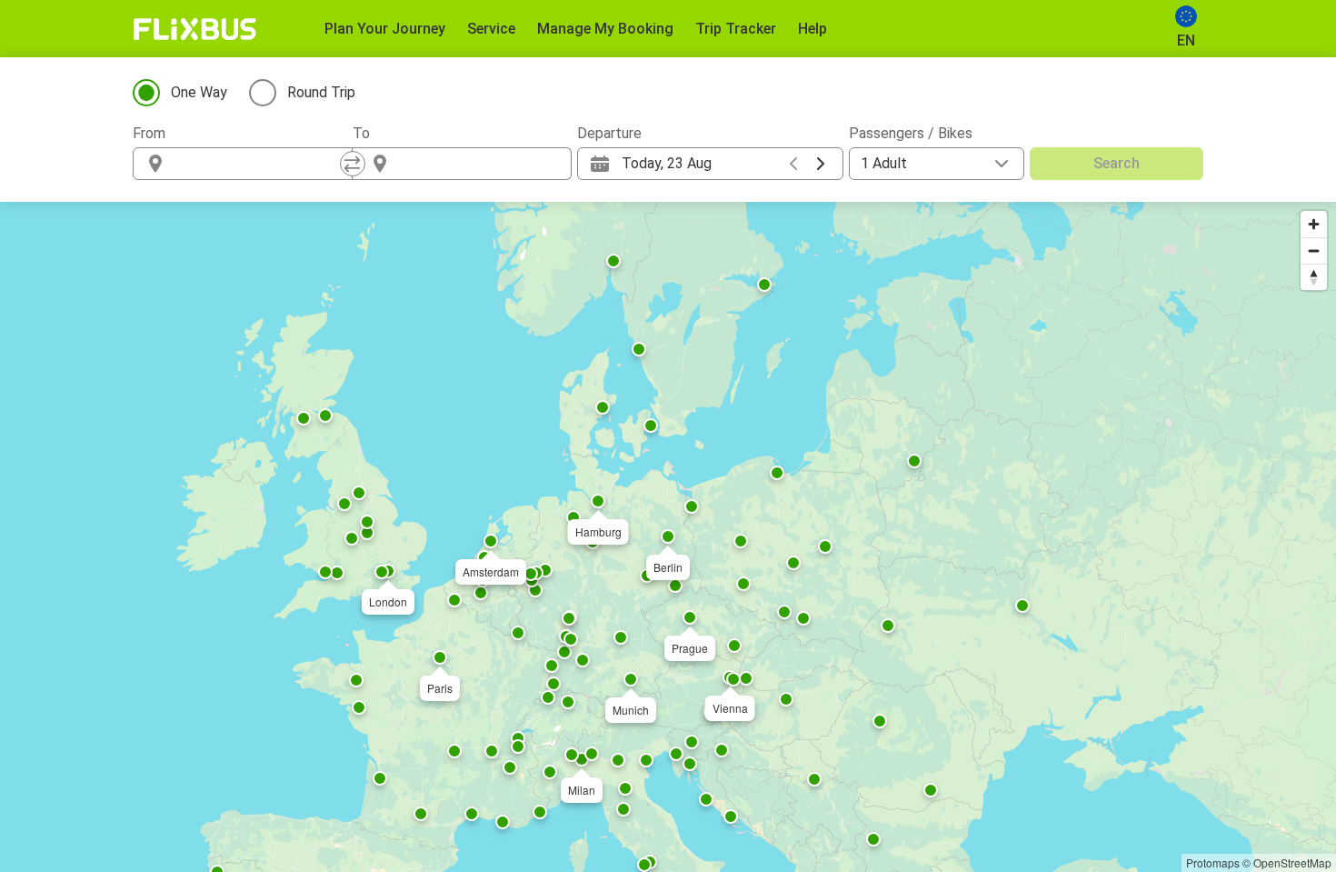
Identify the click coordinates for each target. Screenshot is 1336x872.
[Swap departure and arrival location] (352, 163)
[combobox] (259, 164)
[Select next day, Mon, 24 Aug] (821, 164)
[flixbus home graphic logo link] (195, 29)
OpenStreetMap (1292, 862)
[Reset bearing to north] (1314, 277)
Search (1116, 163)
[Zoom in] (1314, 224)
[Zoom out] (1314, 250)
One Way (199, 92)
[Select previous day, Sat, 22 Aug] (793, 164)
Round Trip (321, 92)
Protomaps (1213, 862)
